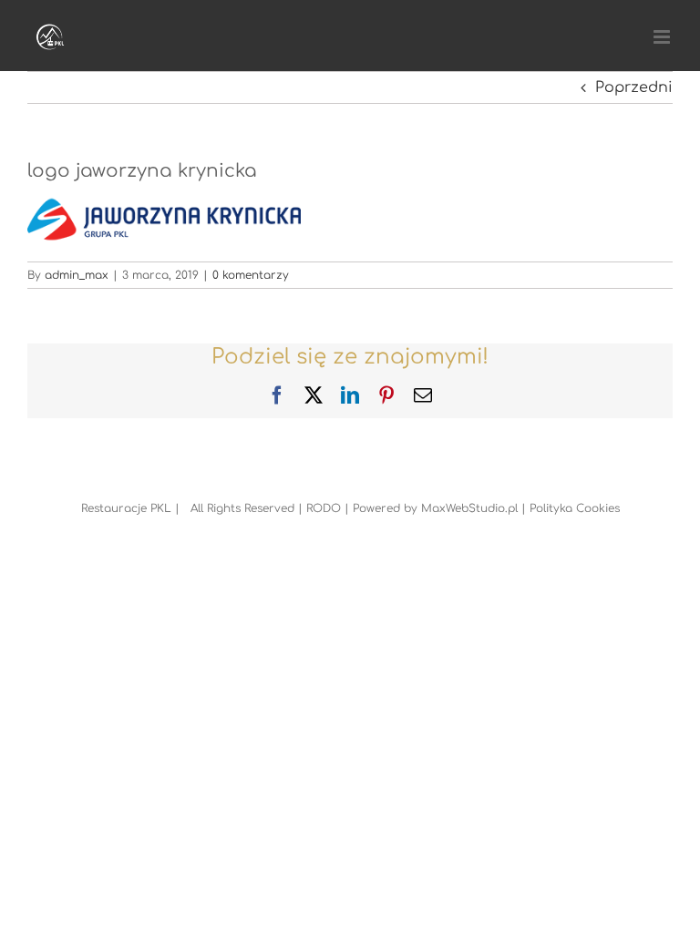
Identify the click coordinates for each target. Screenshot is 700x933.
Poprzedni (634, 87)
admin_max (76, 275)
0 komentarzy (250, 275)
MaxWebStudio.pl (469, 508)
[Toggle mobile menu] (663, 36)
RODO (323, 508)
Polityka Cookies (575, 508)
